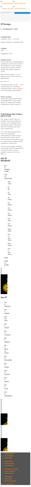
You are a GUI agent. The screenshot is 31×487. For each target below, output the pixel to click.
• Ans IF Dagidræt (8, 455)
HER (17, 88)
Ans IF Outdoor (5, 365)
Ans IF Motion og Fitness (5, 349)
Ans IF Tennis (5, 386)
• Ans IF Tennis (8, 478)
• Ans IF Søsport (8, 476)
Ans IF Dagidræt (5, 311)
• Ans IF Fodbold (8, 461)
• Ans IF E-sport (8, 457)
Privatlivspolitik (9, 484)
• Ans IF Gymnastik (9, 463)
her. (5, 154)
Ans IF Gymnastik (5, 332)
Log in (2, 484)
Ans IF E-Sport (5, 318)
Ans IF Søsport (5, 379)
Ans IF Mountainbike (5, 358)
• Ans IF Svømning (9, 473)
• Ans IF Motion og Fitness (11, 469)
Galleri (5, 257)
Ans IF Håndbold (5, 340)
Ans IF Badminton (5, 304)
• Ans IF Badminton (9, 453)
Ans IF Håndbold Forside (5, 168)
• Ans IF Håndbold (9, 465)
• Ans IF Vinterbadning (10, 480)
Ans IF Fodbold (5, 325)
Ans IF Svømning (5, 372)
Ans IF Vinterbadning (5, 393)
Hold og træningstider (5, 176)
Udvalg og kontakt (5, 263)
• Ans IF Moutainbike (9, 471)
